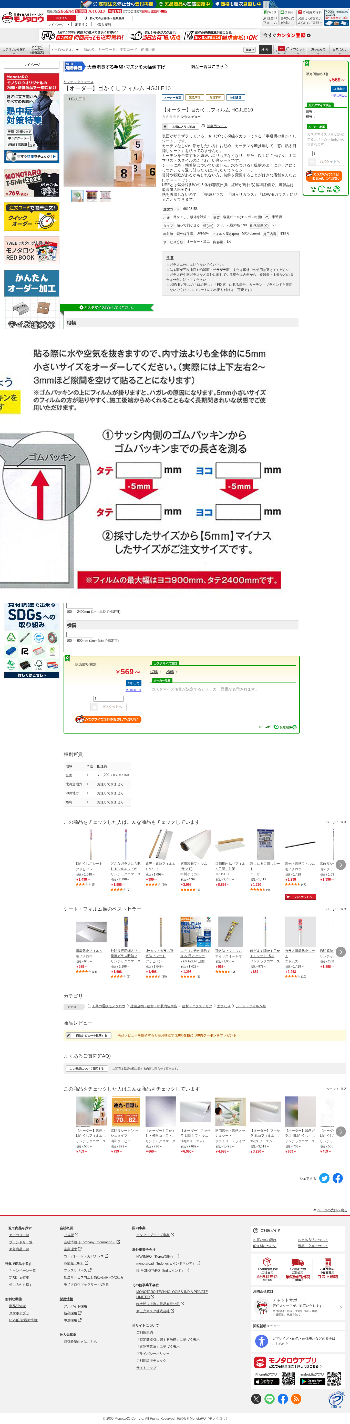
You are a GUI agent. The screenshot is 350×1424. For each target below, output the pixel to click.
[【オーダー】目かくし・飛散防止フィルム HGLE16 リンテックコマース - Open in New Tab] (161, 1112)
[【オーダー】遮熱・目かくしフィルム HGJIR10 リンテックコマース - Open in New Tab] (91, 1112)
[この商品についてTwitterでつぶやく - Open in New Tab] (324, 1182)
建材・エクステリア (197, 1006)
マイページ (56, 24)
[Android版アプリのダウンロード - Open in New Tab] (321, 1380)
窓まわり (224, 1006)
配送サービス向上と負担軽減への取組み (94, 1277)
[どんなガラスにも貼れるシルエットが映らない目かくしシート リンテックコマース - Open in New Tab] (126, 845)
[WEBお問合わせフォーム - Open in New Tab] (270, 17)
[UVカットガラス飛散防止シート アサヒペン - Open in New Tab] (161, 932)
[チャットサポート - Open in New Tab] (287, 17)
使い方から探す (21, 1285)
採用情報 (66, 1299)
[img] (24, 18)
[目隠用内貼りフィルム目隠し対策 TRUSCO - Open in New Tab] (230, 845)
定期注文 (81, 24)
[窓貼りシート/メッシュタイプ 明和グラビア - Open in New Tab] (126, 1112)
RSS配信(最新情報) (23, 1320)
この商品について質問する (87, 1068)
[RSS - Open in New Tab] (296, 1403)
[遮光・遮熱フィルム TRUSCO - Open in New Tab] (161, 845)
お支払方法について (313, 1240)
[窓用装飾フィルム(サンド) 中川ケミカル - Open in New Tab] (195, 845)
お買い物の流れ (264, 1240)
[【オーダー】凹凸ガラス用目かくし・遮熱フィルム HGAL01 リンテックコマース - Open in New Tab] (300, 1112)
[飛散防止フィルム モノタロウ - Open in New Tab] (91, 932)
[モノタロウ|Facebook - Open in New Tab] (283, 1403)
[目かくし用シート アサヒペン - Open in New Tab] (91, 845)
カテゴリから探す (14, 49)
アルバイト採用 (75, 1306)
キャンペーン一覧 (22, 1271)
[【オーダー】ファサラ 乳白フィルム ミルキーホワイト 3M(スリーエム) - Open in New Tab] (265, 1112)
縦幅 (309, 111)
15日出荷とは (339, 95)
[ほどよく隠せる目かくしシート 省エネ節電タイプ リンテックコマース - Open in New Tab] (265, 932)
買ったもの (318, 49)
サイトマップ (146, 1368)
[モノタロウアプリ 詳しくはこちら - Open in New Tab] (298, 1362)
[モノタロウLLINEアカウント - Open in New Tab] (269, 1403)
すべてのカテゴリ (63, 49)
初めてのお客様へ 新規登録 (107, 18)
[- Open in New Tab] (267, 1269)
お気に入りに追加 (183, 126)
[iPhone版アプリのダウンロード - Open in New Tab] (274, 1380)
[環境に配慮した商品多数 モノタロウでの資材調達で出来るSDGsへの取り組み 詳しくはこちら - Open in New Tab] (31, 677)
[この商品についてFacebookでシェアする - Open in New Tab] (338, 1182)
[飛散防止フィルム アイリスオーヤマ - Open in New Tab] (230, 932)
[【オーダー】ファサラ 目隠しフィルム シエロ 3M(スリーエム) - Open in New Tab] (195, 1112)
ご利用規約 (144, 1332)
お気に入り (340, 49)
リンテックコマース (79, 82)
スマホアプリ (19, 1313)
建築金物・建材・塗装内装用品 (153, 1006)
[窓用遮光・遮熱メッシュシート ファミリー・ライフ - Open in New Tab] (230, 1112)
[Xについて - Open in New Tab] (256, 1403)
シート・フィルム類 (251, 1006)
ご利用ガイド (270, 1230)
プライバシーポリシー (153, 1354)
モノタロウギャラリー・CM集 (86, 1284)
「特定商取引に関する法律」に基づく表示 (168, 1339)
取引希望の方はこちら (80, 1342)
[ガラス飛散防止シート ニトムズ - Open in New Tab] (300, 932)
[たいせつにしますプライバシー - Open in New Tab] (336, 1399)
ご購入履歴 (103, 24)
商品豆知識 (17, 1306)
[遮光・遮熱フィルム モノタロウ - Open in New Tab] (300, 845)
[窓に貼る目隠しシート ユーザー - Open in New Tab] (265, 845)
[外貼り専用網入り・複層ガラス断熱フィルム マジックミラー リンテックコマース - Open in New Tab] (126, 932)
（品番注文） (37, 49)
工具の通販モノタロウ (108, 1006)
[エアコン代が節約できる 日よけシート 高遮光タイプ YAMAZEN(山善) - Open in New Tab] (195, 932)
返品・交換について (313, 1246)
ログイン (61, 17)
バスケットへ (303, 896)
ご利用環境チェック (151, 1360)
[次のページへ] (341, 865)
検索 (265, 50)
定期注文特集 (19, 1277)
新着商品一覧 (19, 1249)
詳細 (248, 49)
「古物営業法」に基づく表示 (158, 1346)
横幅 (309, 116)
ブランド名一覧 (21, 1242)
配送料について (264, 1246)
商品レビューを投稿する (91, 1035)
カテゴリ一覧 (19, 1235)
